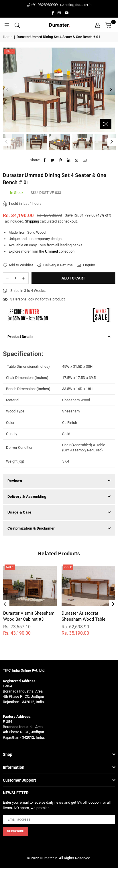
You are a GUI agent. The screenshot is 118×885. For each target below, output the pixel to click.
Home (7, 37)
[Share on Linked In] (68, 160)
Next (111, 89)
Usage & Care (19, 512)
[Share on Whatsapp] (76, 160)
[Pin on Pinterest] (60, 160)
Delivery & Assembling (26, 496)
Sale (9, 51)
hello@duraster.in (78, 5)
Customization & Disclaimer (31, 528)
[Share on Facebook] (44, 160)
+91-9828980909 (44, 5)
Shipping (32, 221)
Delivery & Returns (57, 265)
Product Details (20, 337)
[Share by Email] (84, 160)
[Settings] (98, 25)
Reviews (14, 481)
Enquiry (88, 265)
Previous (7, 89)
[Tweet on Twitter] (52, 160)
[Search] (17, 25)
